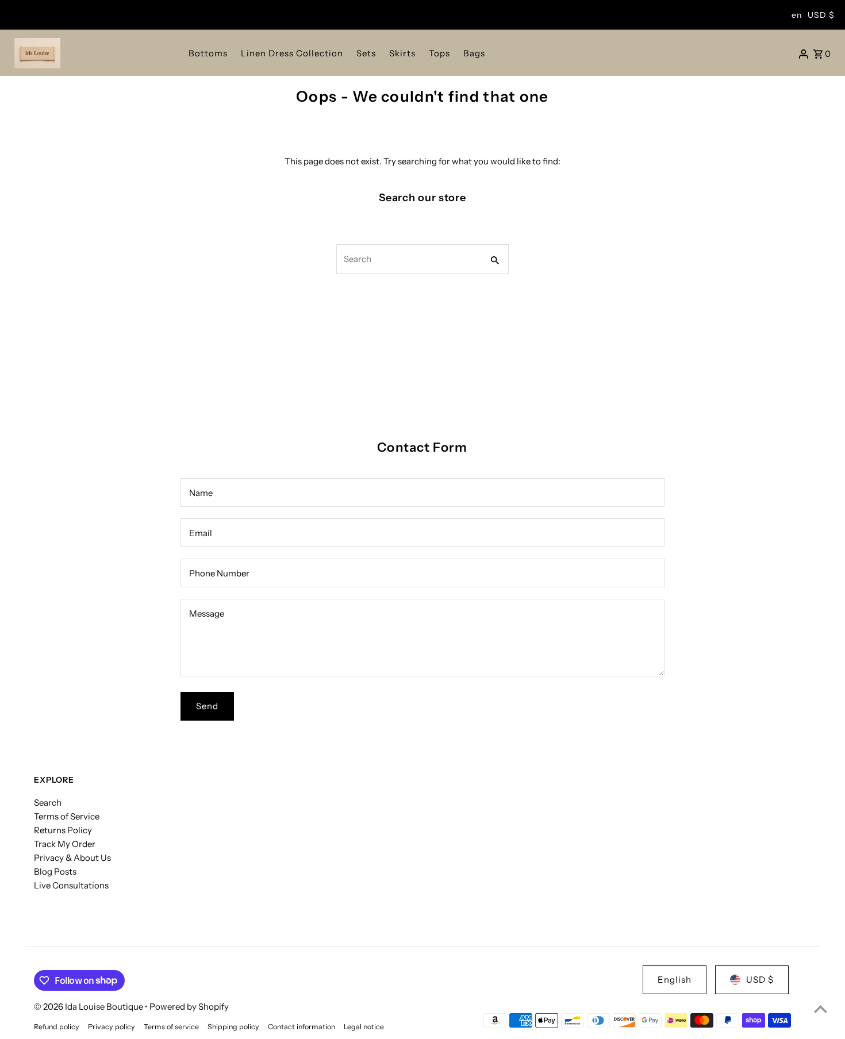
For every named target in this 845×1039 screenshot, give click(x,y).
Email (200, 533)
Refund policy (56, 1026)
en (797, 15)
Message (206, 613)
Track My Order (64, 843)
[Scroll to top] (821, 1009)
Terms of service (171, 1026)
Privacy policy (111, 1026)
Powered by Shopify (189, 1006)
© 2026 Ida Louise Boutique (89, 1006)
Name (201, 492)
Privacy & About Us (72, 857)
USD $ (821, 15)
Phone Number (219, 573)
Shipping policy (233, 1026)
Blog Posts (55, 871)
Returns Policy (63, 830)
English (675, 979)
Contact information (301, 1026)
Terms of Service (66, 816)
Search (48, 802)
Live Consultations (71, 885)
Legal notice (364, 1026)
